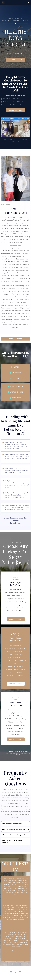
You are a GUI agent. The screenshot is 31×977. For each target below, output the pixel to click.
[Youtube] (20, 971)
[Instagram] (15, 971)
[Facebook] (11, 971)
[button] (28, 2)
